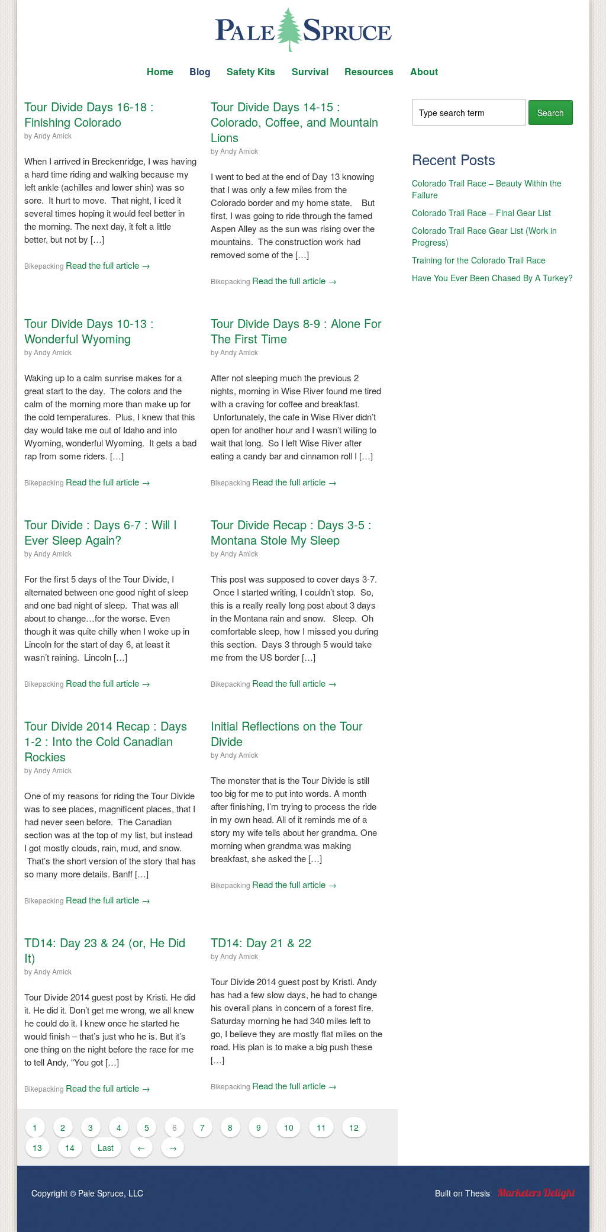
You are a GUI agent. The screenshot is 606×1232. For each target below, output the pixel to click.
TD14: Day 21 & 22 (261, 942)
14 (70, 1147)
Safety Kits (251, 71)
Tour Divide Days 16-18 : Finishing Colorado (89, 114)
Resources (369, 71)
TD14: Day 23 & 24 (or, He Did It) (104, 950)
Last (106, 1147)
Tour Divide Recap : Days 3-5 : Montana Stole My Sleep (291, 532)
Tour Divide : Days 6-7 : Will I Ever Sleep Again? (100, 532)
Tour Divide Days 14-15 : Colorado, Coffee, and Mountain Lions (294, 122)
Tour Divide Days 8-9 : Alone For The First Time (296, 330)
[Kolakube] (536, 1193)
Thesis (477, 1193)
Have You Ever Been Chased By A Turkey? (492, 278)
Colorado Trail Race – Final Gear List (481, 212)
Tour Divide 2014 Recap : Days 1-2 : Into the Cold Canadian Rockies (105, 741)
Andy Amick (53, 135)
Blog (200, 71)
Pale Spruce (303, 29)
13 (37, 1147)
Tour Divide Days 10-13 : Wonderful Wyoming (89, 330)
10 (289, 1127)
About (424, 71)
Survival (310, 71)
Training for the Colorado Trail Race (479, 260)
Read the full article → (108, 265)
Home (160, 71)
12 (354, 1127)
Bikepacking (44, 265)
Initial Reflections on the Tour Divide (287, 733)
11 (321, 1127)
